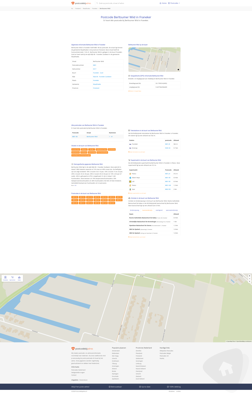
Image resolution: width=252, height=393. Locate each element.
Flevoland (139, 353)
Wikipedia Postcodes (166, 351)
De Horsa (83, 152)
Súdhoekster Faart (101, 149)
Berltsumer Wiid (92, 136)
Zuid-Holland (140, 379)
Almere (114, 369)
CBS (75, 185)
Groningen (115, 366)
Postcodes (174, 3)
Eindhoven (115, 361)
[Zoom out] (249, 278)
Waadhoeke (97, 84)
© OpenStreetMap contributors (243, 341)
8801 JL (75, 200)
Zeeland (138, 376)
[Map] (154, 59)
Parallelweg (111, 149)
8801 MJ (97, 203)
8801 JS (112, 200)
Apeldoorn (115, 379)
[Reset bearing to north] (249, 281)
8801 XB (74, 136)
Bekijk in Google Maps (135, 91)
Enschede (115, 376)
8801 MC (111, 203)
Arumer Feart (76, 149)
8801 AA (89, 203)
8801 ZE (104, 200)
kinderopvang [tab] (134, 210)
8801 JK (90, 200)
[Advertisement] (126, 30)
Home (164, 3)
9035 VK (167, 148)
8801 (94, 65)
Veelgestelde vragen (78, 372)
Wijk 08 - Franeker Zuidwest (102, 77)
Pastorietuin (84, 380)
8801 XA (75, 197)
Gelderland (139, 358)
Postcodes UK (164, 356)
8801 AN (74, 203)
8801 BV (167, 178)
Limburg (138, 363)
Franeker (96, 80)
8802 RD (168, 189)
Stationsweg (91, 152)
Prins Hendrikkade (102, 152)
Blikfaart (84, 149)
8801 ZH (119, 197)
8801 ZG (119, 200)
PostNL (162, 358)
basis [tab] (147, 210)
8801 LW (104, 203)
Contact (73, 375)
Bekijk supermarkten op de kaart (137, 193)
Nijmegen (115, 374)
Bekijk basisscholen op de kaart (137, 237)
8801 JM (104, 197)
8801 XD (97, 197)
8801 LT (82, 203)
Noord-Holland (141, 369)
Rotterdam (115, 353)
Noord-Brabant (141, 366)
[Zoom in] (249, 275)
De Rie (91, 149)
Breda (114, 371)
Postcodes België (165, 353)
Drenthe (138, 351)
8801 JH (112, 197)
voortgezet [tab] (159, 210)
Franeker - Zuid (98, 73)
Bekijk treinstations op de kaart (137, 152)
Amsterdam (116, 351)
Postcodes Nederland (78, 370)
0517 (94, 69)
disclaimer (172, 391)
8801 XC (82, 197)
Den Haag (115, 356)
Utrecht (114, 358)
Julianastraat (75, 152)
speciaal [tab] (172, 210)
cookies (178, 391)
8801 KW (168, 185)
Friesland (96, 88)
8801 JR (82, 200)
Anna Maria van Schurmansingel (81, 155)
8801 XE (89, 197)
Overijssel (139, 371)
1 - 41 (111, 136)
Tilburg (114, 363)
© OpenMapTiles (230, 341)
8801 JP (97, 200)
